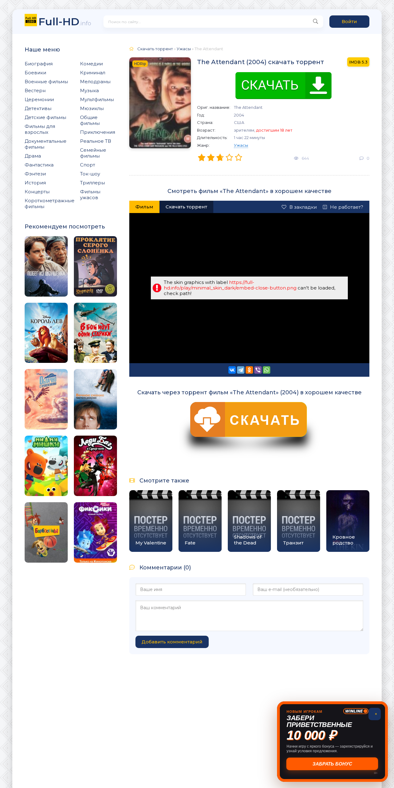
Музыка (89, 90)
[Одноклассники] (249, 370)
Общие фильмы (90, 120)
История (35, 183)
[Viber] (258, 370)
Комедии (91, 64)
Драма (33, 156)
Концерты (37, 192)
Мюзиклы (92, 108)
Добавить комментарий (172, 642)
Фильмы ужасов (90, 194)
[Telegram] (240, 370)
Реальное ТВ (95, 141)
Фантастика (39, 165)
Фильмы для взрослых (40, 129)
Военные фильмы (46, 81)
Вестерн (35, 90)
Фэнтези (35, 174)
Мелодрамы (95, 81)
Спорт (87, 165)
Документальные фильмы (45, 144)
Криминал (92, 73)
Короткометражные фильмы (49, 203)
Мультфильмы (97, 99)
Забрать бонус (332, 763)
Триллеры (92, 183)
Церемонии (39, 99)
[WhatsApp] (266, 370)
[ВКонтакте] (232, 370)
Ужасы (241, 145)
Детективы (38, 108)
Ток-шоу (90, 174)
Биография (39, 64)
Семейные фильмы (93, 153)
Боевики (35, 73)
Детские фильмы (45, 117)
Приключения (97, 132)
